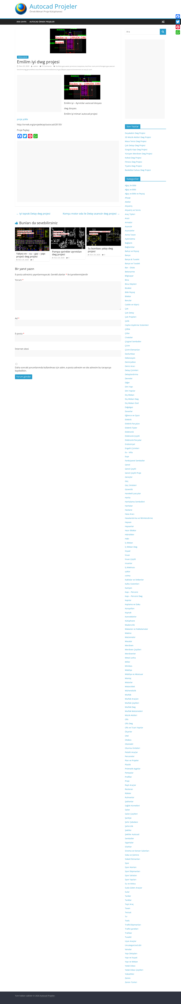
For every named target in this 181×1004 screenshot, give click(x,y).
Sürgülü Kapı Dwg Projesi (136, 149)
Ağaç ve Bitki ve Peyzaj (135, 193)
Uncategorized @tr (133, 945)
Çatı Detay (129, 312)
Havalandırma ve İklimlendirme (139, 518)
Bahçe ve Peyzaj (132, 251)
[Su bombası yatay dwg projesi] (104, 228)
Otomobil (129, 744)
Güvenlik (129, 489)
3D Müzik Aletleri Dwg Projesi (138, 137)
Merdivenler (130, 653)
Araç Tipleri (130, 214)
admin (35, 66)
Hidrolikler (129, 534)
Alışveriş (128, 206)
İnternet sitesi (22, 348)
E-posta (19, 333)
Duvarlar (129, 411)
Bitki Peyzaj (130, 292)
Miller (127, 662)
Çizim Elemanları (132, 349)
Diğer (127, 382)
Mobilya (128, 670)
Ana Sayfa (21, 21)
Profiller (128, 777)
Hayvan (128, 522)
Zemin (128, 978)
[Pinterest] (177, 27)
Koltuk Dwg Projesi (133, 157)
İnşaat (127, 551)
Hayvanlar (129, 526)
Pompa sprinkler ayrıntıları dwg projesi (67, 253)
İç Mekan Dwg (131, 547)
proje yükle (22, 119)
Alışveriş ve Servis (133, 210)
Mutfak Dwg (130, 707)
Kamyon (128, 588)
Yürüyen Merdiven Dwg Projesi (138, 153)
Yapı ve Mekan (131, 961)
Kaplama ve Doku (132, 604)
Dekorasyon (130, 358)
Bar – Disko (130, 267)
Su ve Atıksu (130, 883)
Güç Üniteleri (131, 485)
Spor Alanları (130, 867)
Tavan (127, 908)
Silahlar (128, 846)
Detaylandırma (131, 374)
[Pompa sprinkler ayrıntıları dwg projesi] (68, 228)
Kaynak (128, 612)
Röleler (128, 793)
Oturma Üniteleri (132, 748)
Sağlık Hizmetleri (132, 805)
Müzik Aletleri (131, 715)
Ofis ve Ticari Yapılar (134, 727)
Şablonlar (129, 801)
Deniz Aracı (130, 366)
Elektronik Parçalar (133, 440)
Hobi (127, 538)
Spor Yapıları (130, 879)
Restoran (129, 789)
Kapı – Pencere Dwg (133, 596)
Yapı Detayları (131, 953)
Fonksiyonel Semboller (135, 460)
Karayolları (129, 608)
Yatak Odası (130, 966)
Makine (128, 633)
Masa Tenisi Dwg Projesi (135, 141)
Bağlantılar (130, 247)
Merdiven (129, 645)
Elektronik (129, 432)
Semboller (129, 838)
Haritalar (129, 506)
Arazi (127, 218)
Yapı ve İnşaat (131, 957)
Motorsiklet (130, 686)
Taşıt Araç (129, 904)
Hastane (128, 510)
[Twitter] (177, 21)
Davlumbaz (130, 354)
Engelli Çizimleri (132, 448)
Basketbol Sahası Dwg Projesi (138, 170)
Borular (128, 300)
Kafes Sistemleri (132, 584)
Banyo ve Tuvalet (132, 263)
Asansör (128, 226)
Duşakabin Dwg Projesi (135, 133)
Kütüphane (130, 621)
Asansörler (129, 230)
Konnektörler (130, 616)
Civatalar (129, 337)
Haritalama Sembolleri (135, 501)
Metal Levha (130, 657)
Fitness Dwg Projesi (133, 162)
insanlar (128, 563)
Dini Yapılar (130, 391)
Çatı (126, 308)
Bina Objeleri (131, 284)
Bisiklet (128, 288)
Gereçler (129, 477)
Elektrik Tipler (131, 427)
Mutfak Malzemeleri (134, 711)
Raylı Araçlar (130, 785)
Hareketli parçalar (133, 493)
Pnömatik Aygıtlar (132, 768)
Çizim (127, 345)
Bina (127, 280)
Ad (17, 318)
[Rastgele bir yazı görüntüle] (163, 22)
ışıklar (127, 571)
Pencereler (129, 756)
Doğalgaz (129, 407)
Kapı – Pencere (131, 592)
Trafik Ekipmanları (133, 924)
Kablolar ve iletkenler (134, 579)
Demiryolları (130, 362)
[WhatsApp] (177, 32)
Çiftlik (127, 329)
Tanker (128, 896)
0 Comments (47, 66)
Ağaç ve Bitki (130, 189)
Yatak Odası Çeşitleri (134, 970)
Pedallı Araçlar (131, 752)
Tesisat (128, 912)
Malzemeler (130, 637)
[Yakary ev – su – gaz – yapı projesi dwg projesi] (32, 228)
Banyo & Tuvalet (132, 259)
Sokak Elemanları (132, 859)
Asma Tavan (130, 234)
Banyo (127, 255)
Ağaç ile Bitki (130, 185)
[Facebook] (177, 16)
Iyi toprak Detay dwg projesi (33, 213)
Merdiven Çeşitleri (133, 649)
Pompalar (129, 772)
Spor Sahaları (131, 875)
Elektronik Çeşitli (132, 436)
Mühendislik (22, 57)
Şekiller (128, 830)
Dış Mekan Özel (132, 403)
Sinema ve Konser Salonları (137, 851)
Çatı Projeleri (130, 317)
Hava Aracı (129, 514)
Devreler (129, 378)
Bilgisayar (129, 276)
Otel (127, 736)
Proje (127, 781)
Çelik (127, 321)
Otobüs (128, 740)
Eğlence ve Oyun (132, 415)
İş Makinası (130, 567)
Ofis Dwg (129, 723)
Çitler (127, 333)
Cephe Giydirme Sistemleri (137, 325)
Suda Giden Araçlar (133, 887)
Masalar (128, 641)
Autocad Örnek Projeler (42, 21)
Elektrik (128, 419)
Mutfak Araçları (132, 699)
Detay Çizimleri (131, 370)
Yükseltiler (129, 974)
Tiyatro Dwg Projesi (133, 166)
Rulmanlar (129, 797)
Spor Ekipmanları (132, 871)
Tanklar (128, 900)
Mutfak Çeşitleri (132, 703)
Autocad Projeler (53, 6)
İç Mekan (129, 542)
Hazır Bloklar (130, 530)
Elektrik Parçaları (132, 423)
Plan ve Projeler (132, 760)
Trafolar (128, 933)
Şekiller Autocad (132, 834)
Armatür (128, 222)
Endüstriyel (130, 444)
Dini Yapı (129, 386)
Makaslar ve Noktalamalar (136, 629)
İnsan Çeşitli (130, 559)
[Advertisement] (39, 93)
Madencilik (130, 625)
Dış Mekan (129, 395)
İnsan (127, 555)
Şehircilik (129, 826)
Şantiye (128, 818)
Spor (127, 863)
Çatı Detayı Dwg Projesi (135, 145)
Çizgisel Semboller (133, 341)
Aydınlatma (130, 239)
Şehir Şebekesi (131, 822)
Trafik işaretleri (131, 929)
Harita (127, 497)
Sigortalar (129, 842)
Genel (127, 464)
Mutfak (128, 694)
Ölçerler (128, 731)
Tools (127, 920)
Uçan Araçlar (130, 941)
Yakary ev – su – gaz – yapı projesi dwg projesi (30, 255)
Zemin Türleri (131, 982)
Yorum (19, 279)
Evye (127, 456)
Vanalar (128, 949)
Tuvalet (128, 937)
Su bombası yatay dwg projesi (100, 250)
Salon (127, 809)
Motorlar (129, 682)
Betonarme (130, 271)
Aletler (128, 202)
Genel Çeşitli (130, 469)
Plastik (128, 764)
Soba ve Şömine (132, 855)
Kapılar (128, 600)
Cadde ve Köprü (132, 304)
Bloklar (128, 296)
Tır (126, 916)
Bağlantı (128, 243)
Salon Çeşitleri (131, 814)
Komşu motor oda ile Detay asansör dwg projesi (91, 213)
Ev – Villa (129, 452)
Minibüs (128, 666)
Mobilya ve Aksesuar (134, 674)
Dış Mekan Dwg (132, 399)
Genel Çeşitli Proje (133, 473)
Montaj (128, 678)
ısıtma (127, 575)
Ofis (126, 719)
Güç (126, 481)
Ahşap (128, 197)
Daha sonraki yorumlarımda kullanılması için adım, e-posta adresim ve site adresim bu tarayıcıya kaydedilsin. (63, 369)
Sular (127, 892)
